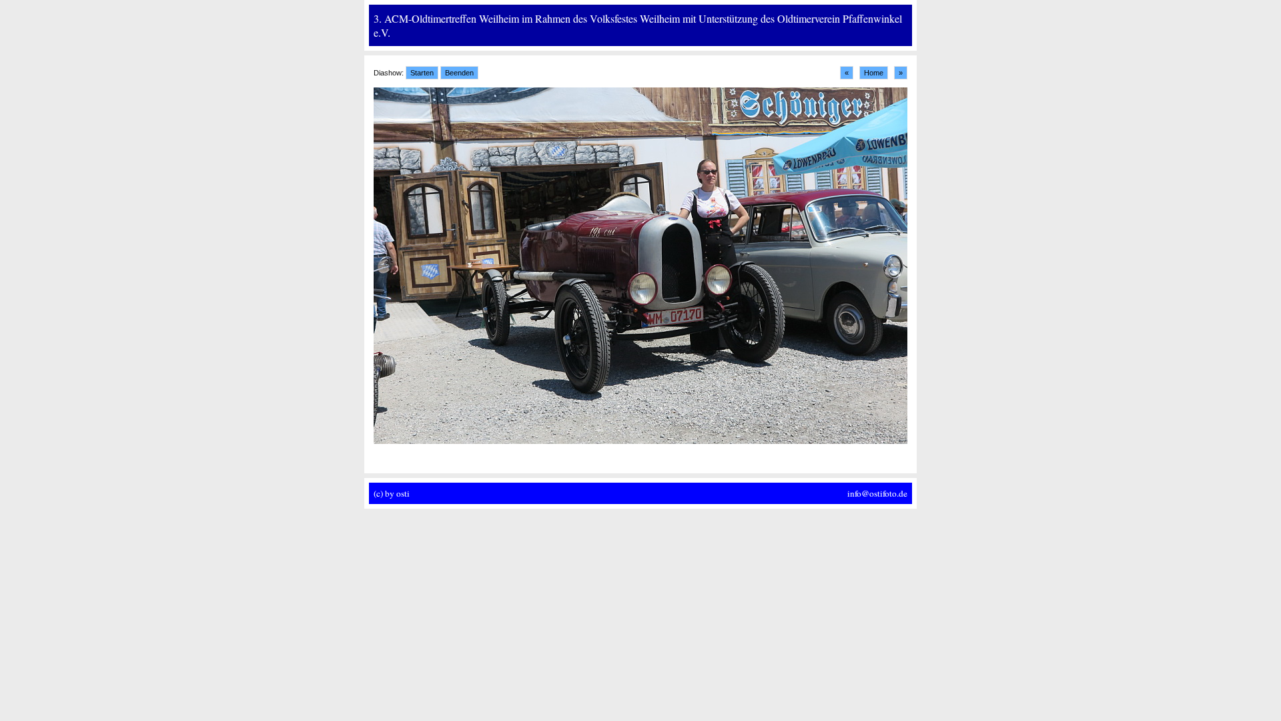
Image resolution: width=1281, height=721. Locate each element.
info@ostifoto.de (877, 493)
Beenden (459, 73)
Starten (422, 73)
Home (873, 73)
